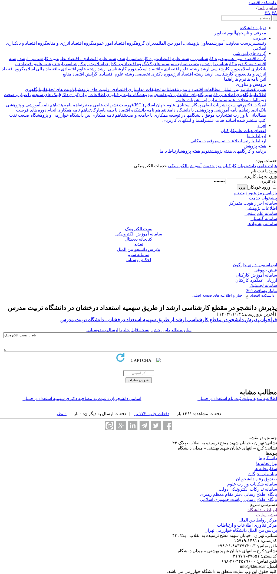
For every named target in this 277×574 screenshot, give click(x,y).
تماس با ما (267, 7)
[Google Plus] (121, 425)
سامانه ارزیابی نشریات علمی (201, 99)
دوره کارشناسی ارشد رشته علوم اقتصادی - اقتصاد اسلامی (187, 69)
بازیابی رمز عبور (262, 193)
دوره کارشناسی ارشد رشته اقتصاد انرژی (207, 74)
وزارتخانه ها (266, 463)
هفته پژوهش (255, 146)
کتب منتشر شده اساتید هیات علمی (236, 120)
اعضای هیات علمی (250, 130)
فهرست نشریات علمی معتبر (107, 105)
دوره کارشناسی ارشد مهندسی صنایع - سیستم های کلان (194, 63)
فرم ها (240, 79)
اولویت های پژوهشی (93, 89)
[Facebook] (167, 425)
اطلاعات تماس (229, 141)
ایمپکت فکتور (254, 105)
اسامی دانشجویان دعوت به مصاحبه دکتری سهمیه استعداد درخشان (81, 398)
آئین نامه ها (256, 79)
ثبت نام (240, 193)
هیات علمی (267, 165)
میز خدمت (212, 165)
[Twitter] (156, 425)
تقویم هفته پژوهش (195, 151)
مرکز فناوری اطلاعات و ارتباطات (247, 525)
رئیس (262, 43)
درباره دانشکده (253, 27)
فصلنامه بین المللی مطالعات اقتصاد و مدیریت (216, 89)
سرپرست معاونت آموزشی (235, 43)
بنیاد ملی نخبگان (262, 473)
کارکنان (228, 130)
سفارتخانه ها (266, 468)
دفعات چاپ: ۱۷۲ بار (151, 413)
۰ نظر (61, 413)
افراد (262, 125)
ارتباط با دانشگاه (262, 509)
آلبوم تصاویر (225, 33)
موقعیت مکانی (203, 141)
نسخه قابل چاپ (134, 329)
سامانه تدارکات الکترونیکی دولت (248, 489)
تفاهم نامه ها (71, 105)
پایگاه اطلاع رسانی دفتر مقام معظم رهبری (238, 494)
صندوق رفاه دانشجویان (256, 479)
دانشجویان (247, 165)
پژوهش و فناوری (251, 84)
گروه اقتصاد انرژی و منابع (70, 43)
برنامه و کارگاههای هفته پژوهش (238, 151)
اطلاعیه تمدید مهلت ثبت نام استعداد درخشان (237, 398)
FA (274, 12)
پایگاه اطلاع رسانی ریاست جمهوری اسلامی (238, 499)
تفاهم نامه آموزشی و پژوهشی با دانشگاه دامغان (206, 110)
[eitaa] (109, 425)
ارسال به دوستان (102, 329)
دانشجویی (158, 94)
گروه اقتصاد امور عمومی (114, 43)
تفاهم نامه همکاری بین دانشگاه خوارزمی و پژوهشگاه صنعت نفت (67, 115)
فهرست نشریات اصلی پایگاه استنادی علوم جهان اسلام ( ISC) (187, 105)
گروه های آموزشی (249, 53)
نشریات (260, 89)
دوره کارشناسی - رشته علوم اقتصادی (190, 58)
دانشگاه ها (268, 458)
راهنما (229, 79)
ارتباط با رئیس (254, 141)
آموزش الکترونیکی (185, 165)
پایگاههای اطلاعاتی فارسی (229, 94)
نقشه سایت (266, 515)
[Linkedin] (132, 425)
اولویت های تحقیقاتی (58, 89)
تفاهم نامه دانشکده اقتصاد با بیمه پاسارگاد (128, 110)
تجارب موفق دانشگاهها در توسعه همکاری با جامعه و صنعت (176, 115)
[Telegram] (144, 425)
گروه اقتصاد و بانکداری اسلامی (119, 63)
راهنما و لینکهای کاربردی (184, 120)
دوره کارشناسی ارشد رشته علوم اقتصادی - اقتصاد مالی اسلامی (80, 69)
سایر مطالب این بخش (171, 329)
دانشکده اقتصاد (262, 2)
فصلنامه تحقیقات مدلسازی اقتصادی (144, 89)
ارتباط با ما (256, 135)
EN (268, 12)
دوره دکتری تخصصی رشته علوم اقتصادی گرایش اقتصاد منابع (117, 74)
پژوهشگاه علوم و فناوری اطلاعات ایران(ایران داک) (105, 94)
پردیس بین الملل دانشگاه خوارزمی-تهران (241, 530)
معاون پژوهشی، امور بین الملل (185, 43)
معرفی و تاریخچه (251, 33)
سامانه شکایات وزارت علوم (252, 484)
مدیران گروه (147, 43)
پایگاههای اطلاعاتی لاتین (186, 94)
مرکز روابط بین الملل (258, 520)
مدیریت (259, 38)
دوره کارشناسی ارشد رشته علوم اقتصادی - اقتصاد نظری (108, 58)
